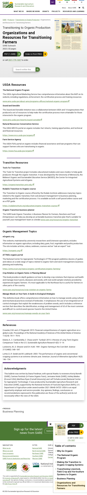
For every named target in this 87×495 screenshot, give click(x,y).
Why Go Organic (65, 451)
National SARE (37, 448)
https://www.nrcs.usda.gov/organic (18, 135)
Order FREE (74, 432)
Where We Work (33, 11)
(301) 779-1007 (14, 60)
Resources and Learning (73, 11)
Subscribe (50, 431)
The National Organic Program (67, 456)
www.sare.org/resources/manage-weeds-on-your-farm (26, 313)
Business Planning (66, 478)
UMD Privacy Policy (10, 484)
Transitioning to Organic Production (27, 20)
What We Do (19, 11)
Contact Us (52, 457)
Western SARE (37, 459)
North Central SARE (39, 451)
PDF (73, 425)
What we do (7, 448)
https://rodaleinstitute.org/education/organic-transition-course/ (30, 205)
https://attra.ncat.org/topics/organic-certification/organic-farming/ (31, 268)
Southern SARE (37, 456)
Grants (45, 11)
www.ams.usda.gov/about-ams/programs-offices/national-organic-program (35, 101)
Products (11, 20)
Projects (56, 11)
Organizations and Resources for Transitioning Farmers (71, 485)
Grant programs (8, 453)
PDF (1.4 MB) (9, 54)
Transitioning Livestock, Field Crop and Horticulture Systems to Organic (70, 472)
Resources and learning (11, 456)
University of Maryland (11, 478)
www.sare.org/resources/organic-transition (59, 219)
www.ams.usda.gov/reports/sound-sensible (21, 119)
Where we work (8, 451)
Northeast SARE (37, 453)
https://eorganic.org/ (12, 250)
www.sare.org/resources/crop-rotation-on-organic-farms (27, 289)
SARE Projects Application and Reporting (16, 459)
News (64, 8)
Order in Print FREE (33, 54)
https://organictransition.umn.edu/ (17, 184)
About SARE (72, 8)
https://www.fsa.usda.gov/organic (17, 151)
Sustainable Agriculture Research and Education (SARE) (36, 476)
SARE (4, 20)
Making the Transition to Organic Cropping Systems (70, 463)
